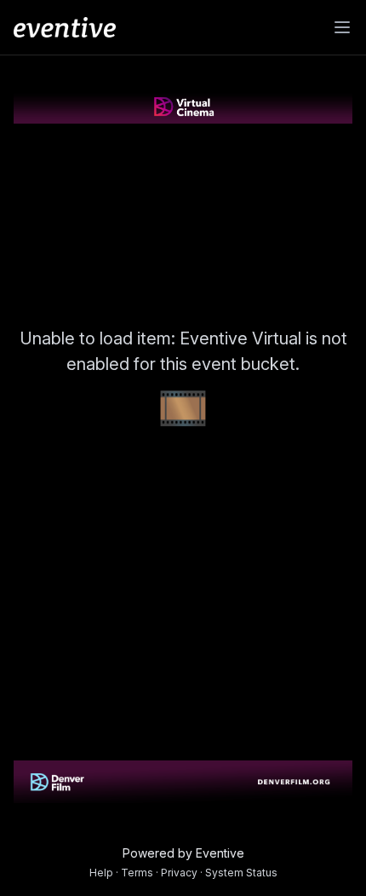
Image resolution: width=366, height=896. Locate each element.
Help (101, 872)
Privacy (179, 872)
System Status (241, 872)
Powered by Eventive (183, 853)
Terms (137, 872)
